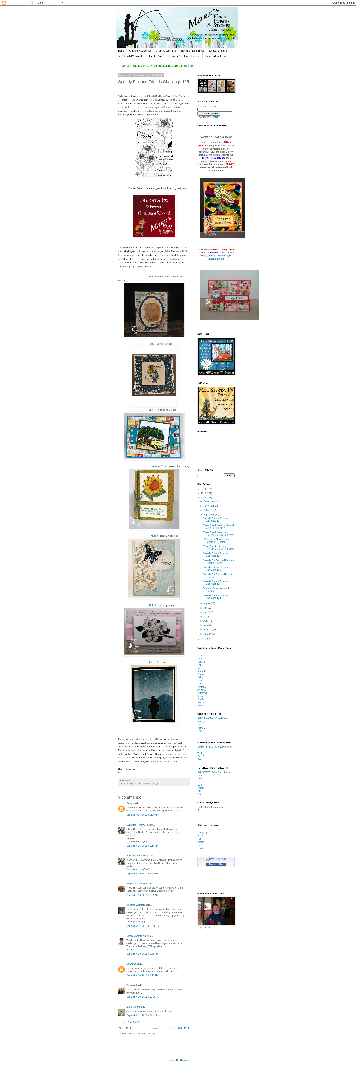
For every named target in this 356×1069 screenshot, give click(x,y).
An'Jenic (201, 690)
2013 (204, 493)
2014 (204, 489)
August (207, 603)
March (206, 625)
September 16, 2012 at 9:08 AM (142, 873)
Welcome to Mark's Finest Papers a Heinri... (216, 540)
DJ (198, 750)
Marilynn (201, 668)
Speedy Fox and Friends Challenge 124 (215, 582)
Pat (151, 276)
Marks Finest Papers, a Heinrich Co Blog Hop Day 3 (218, 533)
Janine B (201, 687)
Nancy (200, 705)
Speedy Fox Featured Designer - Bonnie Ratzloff (219, 561)
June (206, 612)
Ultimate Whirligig (135, 905)
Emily (200, 848)
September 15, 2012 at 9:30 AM (142, 815)
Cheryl (200, 791)
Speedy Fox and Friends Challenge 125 (215, 568)
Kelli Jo (153, 605)
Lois (199, 655)
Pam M (201, 702)
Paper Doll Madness (215, 56)
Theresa (154, 466)
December (209, 501)
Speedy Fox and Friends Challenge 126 (215, 554)
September (209, 514)
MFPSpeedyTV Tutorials (130, 56)
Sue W (200, 683)
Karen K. (201, 671)
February (208, 629)
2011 (204, 639)
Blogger (184, 1060)
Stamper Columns (218, 51)
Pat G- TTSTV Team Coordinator (213, 772)
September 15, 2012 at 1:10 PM (142, 846)
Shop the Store (155, 56)
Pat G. (200, 665)
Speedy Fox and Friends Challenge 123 (215, 596)
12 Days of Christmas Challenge (184, 56)
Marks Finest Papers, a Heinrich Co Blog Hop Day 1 (218, 547)
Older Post (183, 1028)
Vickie (200, 696)
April (206, 621)
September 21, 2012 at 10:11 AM (142, 1015)
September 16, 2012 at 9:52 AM (142, 895)
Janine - (201, 747)
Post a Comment (131, 1022)
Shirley (152, 409)
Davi (199, 778)
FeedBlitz (215, 117)
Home (121, 51)
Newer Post (125, 1028)
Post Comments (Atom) (143, 1033)
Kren (199, 731)
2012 (204, 497)
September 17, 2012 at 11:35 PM (142, 926)
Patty (151, 343)
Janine (200, 842)
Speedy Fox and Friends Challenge (142, 783)
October (207, 510)
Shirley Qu (202, 832)
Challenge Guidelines (140, 51)
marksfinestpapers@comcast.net (161, 107)
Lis (198, 724)
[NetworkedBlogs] (216, 859)
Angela (154, 535)
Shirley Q (202, 693)
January (207, 634)
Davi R (200, 756)
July (205, 608)
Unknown (131, 964)
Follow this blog (216, 864)
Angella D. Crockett (136, 883)
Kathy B (201, 728)
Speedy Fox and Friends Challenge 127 (215, 519)
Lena (151, 662)
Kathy (200, 677)
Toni (199, 680)
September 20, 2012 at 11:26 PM (142, 997)
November (209, 506)
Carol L (130, 803)
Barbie (200, 788)
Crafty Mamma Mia (136, 936)
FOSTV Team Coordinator (219, 747)
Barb (199, 759)
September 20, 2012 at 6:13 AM (142, 975)
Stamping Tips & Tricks (192, 51)
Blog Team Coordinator (216, 718)
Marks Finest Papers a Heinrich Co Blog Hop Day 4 (219, 526)
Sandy (200, 699)
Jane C (201, 658)
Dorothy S (131, 985)
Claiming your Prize (166, 51)
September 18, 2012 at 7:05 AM (142, 954)
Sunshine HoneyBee (137, 825)
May (205, 616)
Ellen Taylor (132, 1007)
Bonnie (201, 674)
